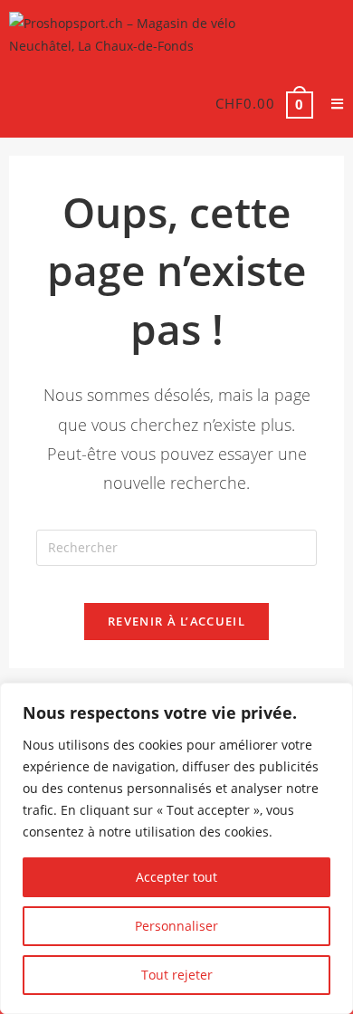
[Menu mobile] (331, 103)
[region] (176, 848)
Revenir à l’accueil (176, 621)
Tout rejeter (177, 974)
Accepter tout (176, 876)
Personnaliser (176, 925)
